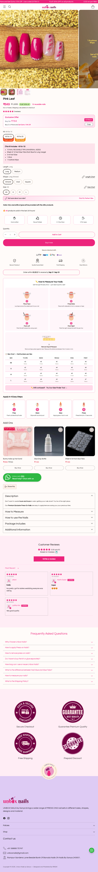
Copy (89, 124)
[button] (8, 111)
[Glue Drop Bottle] (49, 441)
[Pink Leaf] (39, 49)
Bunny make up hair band (12, 459)
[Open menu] (4, 6)
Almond (8, 182)
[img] (27, 574)
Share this (11, 486)
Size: (6, 187)
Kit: (7, 132)
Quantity (6, 229)
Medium (17, 171)
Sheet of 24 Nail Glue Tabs (75, 459)
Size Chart (91, 187)
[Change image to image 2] (12, 92)
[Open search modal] (9, 6)
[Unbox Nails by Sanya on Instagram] (8, 819)
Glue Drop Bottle (40, 459)
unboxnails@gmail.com (17, 853)
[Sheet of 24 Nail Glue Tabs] (80, 441)
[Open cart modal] (92, 6)
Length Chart (90, 177)
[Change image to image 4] (27, 92)
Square (27, 182)
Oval (18, 182)
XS (6, 192)
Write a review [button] (49, 559)
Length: (8, 167)
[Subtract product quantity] (5, 234)
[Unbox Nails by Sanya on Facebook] (4, 819)
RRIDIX (55, 867)
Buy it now (49, 243)
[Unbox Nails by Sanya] (49, 7)
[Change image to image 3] (19, 92)
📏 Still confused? (49, 388)
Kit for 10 (8, 136)
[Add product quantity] (14, 234)
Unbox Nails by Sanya (23, 867)
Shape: (11, 177)
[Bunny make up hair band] (18, 441)
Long (7, 171)
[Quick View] (29, 430)
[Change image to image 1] (4, 92)
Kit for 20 (20, 136)
